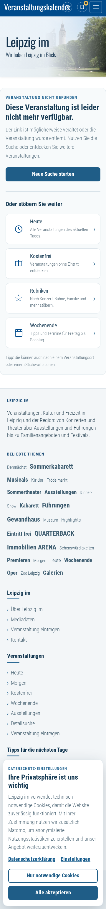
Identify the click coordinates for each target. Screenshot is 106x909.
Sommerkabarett (51, 466)
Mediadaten (23, 620)
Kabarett (29, 505)
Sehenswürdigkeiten (76, 548)
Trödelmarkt (57, 480)
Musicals (17, 479)
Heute (55, 560)
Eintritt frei (19, 533)
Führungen (56, 505)
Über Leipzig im (27, 609)
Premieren (18, 560)
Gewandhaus (23, 519)
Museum (50, 520)
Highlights (71, 520)
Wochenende (78, 560)
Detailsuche (23, 723)
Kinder (37, 480)
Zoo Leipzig (30, 573)
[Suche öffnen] (67, 7)
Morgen (39, 560)
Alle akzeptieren (53, 892)
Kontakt (19, 640)
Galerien (53, 572)
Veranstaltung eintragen (35, 630)
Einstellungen (75, 859)
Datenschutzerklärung (31, 859)
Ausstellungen (60, 492)
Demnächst (16, 467)
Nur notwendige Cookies (53, 875)
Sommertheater (24, 492)
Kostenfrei (21, 693)
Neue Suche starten (53, 174)
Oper (12, 572)
